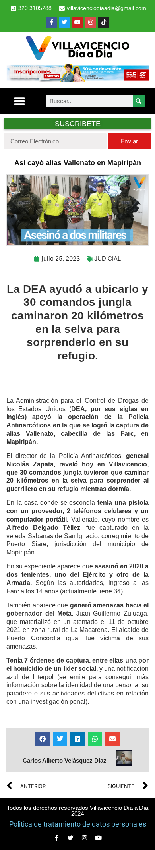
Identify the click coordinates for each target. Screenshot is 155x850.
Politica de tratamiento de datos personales (77, 824)
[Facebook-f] (51, 22)
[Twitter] (64, 22)
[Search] (139, 101)
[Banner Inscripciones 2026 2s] (77, 79)
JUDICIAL (107, 258)
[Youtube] (77, 22)
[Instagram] (90, 22)
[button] (20, 101)
